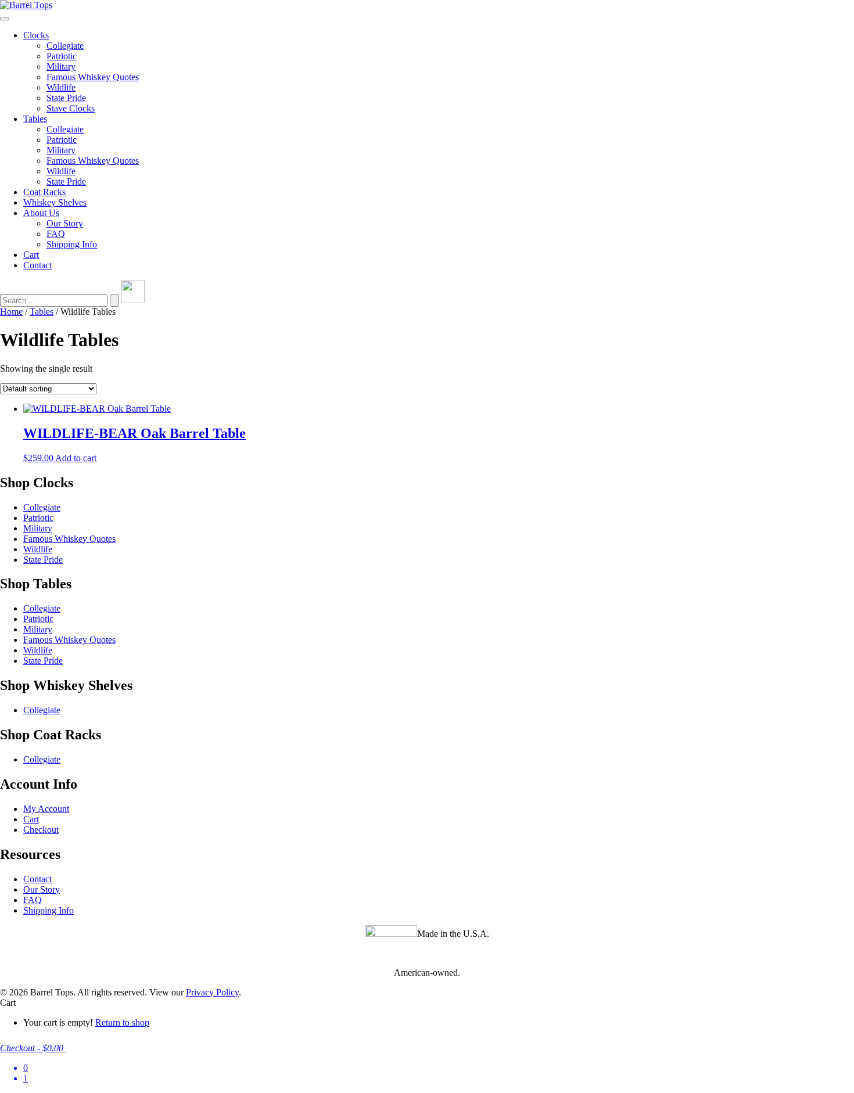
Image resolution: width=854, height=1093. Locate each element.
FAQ (55, 234)
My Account (46, 809)
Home (11, 312)
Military (61, 66)
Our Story (64, 223)
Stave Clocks (70, 108)
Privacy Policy (212, 992)
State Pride (66, 98)
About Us (41, 213)
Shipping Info (71, 244)
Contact (37, 265)
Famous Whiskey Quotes (92, 77)
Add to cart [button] (75, 458)
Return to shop (122, 1022)
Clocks (36, 35)
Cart (31, 255)
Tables (35, 119)
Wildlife (61, 87)
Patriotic (61, 56)
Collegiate (65, 46)
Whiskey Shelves (55, 202)
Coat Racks (44, 192)
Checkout (41, 830)
